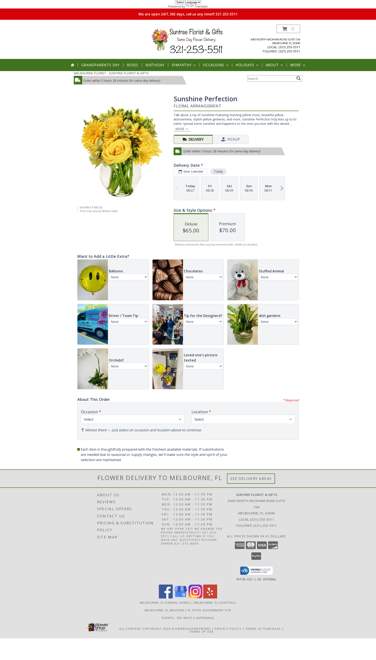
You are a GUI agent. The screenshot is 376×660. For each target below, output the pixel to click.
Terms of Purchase (263, 629)
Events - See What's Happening (188, 618)
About (272, 65)
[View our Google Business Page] (181, 597)
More (295, 65)
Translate (201, 6)
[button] (288, 29)
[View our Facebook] (166, 597)
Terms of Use (202, 631)
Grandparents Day (100, 65)
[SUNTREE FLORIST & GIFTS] (189, 41)
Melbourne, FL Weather (164, 610)
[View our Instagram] (195, 597)
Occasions (213, 65)
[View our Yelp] (210, 597)
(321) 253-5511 (289, 47)
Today (218, 171)
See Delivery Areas (251, 478)
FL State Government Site (209, 610)
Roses (132, 65)
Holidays (245, 65)
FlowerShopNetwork (191, 629)
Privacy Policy (228, 629)
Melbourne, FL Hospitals (215, 603)
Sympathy (181, 65)
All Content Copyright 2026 (145, 629)
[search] (298, 78)
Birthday (155, 65)
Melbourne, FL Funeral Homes (165, 603)
